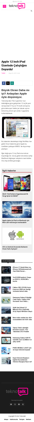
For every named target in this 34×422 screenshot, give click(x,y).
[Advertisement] (17, 35)
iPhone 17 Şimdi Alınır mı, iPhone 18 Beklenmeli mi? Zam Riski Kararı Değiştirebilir (22, 269)
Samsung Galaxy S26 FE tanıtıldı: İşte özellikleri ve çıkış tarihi (22, 339)
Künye (6, 419)
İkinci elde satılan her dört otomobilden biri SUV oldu (22, 318)
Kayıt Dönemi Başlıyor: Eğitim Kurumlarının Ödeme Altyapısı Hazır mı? (22, 360)
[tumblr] (22, 405)
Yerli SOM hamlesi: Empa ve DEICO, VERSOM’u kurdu (22, 279)
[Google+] (18, 405)
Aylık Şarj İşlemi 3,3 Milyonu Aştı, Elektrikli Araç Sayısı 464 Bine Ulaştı (22, 309)
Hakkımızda (14, 419)
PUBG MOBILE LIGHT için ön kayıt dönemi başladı (22, 349)
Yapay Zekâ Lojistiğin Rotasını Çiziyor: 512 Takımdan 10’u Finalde (21, 329)
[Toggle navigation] (4, 6)
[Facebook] (11, 405)
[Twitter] (15, 405)
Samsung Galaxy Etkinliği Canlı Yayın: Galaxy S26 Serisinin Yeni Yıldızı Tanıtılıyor (22, 299)
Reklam (28, 419)
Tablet (3, 73)
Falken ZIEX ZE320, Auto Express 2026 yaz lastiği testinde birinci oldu (22, 289)
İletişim (21, 419)
